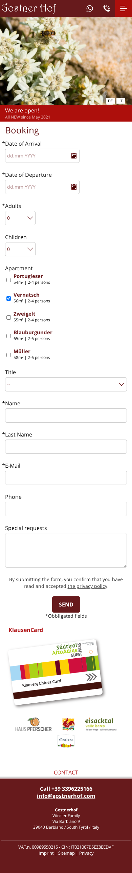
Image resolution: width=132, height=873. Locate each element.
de (110, 100)
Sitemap (66, 853)
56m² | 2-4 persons (32, 298)
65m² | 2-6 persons (33, 335)
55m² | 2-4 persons (32, 317)
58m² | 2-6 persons (32, 354)
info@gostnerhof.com (66, 796)
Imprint (46, 853)
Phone (13, 497)
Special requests (26, 528)
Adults (13, 206)
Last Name (18, 434)
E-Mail (12, 465)
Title (10, 372)
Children (16, 237)
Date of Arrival (23, 143)
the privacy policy (87, 586)
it (121, 100)
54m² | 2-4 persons (32, 279)
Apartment (19, 268)
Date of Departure (28, 174)
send (66, 604)
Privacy (86, 853)
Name (12, 403)
